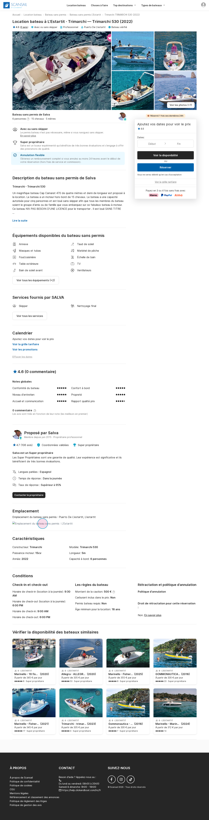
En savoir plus (152, 615)
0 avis (24, 27)
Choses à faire (99, 5)
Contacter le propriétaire (28, 495)
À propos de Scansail (21, 777)
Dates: (141, 137)
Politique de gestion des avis (26, 805)
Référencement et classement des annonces (34, 797)
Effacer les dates (22, 356)
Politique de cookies (21, 785)
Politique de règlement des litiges (28, 801)
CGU (12, 789)
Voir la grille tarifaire (25, 344)
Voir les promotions (25, 349)
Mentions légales (19, 793)
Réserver (165, 167)
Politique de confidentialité (25, 781)
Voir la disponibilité (165, 155)
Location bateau (76, 5)
